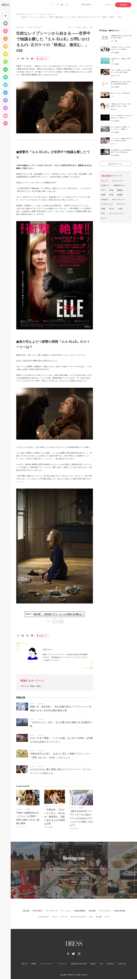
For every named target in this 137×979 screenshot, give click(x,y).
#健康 (103, 195)
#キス (103, 190)
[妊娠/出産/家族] (5, 69)
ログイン (109, 5)
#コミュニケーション (116, 213)
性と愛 (28, 809)
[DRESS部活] (5, 23)
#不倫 (111, 190)
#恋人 (103, 213)
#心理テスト (105, 185)
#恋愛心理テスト (119, 185)
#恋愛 (103, 209)
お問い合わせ (122, 963)
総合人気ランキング (115, 164)
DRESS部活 (86, 5)
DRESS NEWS (74, 828)
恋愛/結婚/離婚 (79, 911)
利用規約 (33, 963)
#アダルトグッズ (107, 204)
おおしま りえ (20, 826)
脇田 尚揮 (113, 109)
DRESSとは (110, 963)
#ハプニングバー (118, 181)
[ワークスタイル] (5, 62)
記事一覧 (24, 963)
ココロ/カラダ (43, 917)
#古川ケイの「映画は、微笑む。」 (32, 686)
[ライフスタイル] (5, 31)
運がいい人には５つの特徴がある (120, 93)
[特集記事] (5, 15)
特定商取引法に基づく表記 (78, 963)
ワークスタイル (105, 911)
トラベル (63, 917)
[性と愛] (5, 116)
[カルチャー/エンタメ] (5, 100)
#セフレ (112, 209)
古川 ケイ (48, 649)
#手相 (111, 195)
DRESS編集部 (48, 827)
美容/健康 (92, 911)
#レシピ (104, 218)
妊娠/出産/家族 (119, 911)
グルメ (54, 917)
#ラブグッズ (121, 204)
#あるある (104, 199)
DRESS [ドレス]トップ (25, 14)
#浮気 (120, 209)
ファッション (66, 911)
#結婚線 (119, 195)
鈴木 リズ (113, 144)
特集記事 (26, 911)
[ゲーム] (5, 123)
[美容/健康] (5, 54)
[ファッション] (5, 39)
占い (91, 917)
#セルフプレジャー (118, 199)
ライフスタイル (58, 806)
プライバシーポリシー (47, 963)
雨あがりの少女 (115, 75)
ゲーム (107, 917)
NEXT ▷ (54, 614)
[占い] (5, 108)
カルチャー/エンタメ (47, 14)
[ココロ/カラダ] (5, 77)
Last (61, 621)
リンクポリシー (62, 963)
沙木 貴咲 (114, 41)
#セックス (104, 181)
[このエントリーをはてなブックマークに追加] (27, 58)
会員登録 (123, 5)
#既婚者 (119, 190)
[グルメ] (5, 85)
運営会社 (93, 963)
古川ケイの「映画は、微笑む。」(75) (80, 27)
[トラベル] (5, 92)
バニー (113, 96)
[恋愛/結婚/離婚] (5, 46)
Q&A (101, 963)
